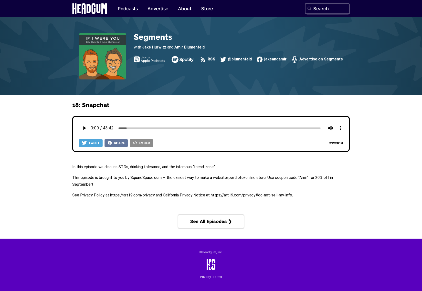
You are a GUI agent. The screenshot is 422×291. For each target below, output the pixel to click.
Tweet (93, 143)
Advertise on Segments (320, 59)
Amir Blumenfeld (189, 47)
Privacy (205, 277)
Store (207, 8)
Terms (217, 277)
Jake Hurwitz (154, 47)
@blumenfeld (239, 59)
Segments (153, 36)
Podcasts (128, 8)
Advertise (158, 8)
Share (119, 143)
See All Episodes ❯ (211, 221)
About (184, 8)
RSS (211, 59)
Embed (144, 143)
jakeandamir (275, 59)
